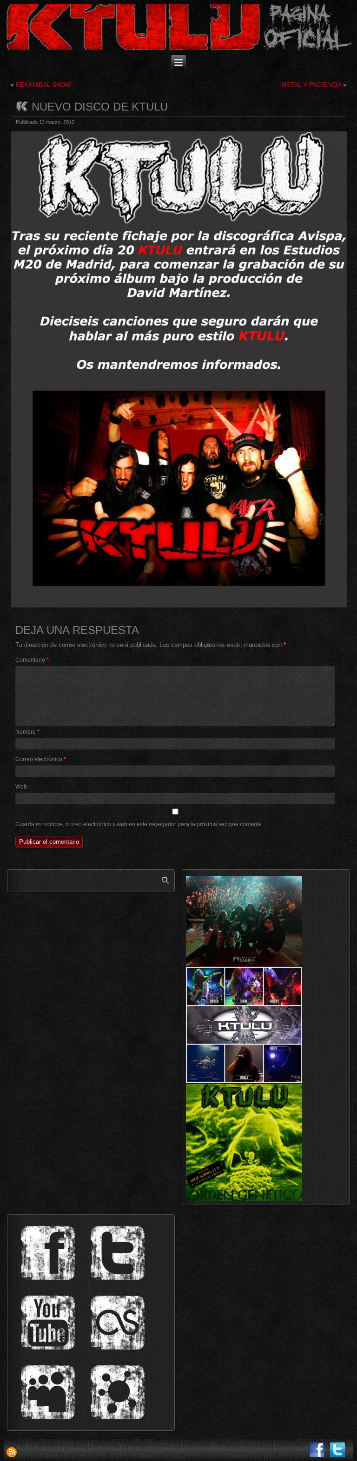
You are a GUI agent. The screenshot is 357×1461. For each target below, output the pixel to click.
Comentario (32, 660)
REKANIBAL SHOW (43, 84)
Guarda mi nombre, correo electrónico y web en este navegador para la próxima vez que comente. (139, 824)
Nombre (27, 732)
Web (21, 786)
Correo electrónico (40, 759)
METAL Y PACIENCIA (311, 84)
